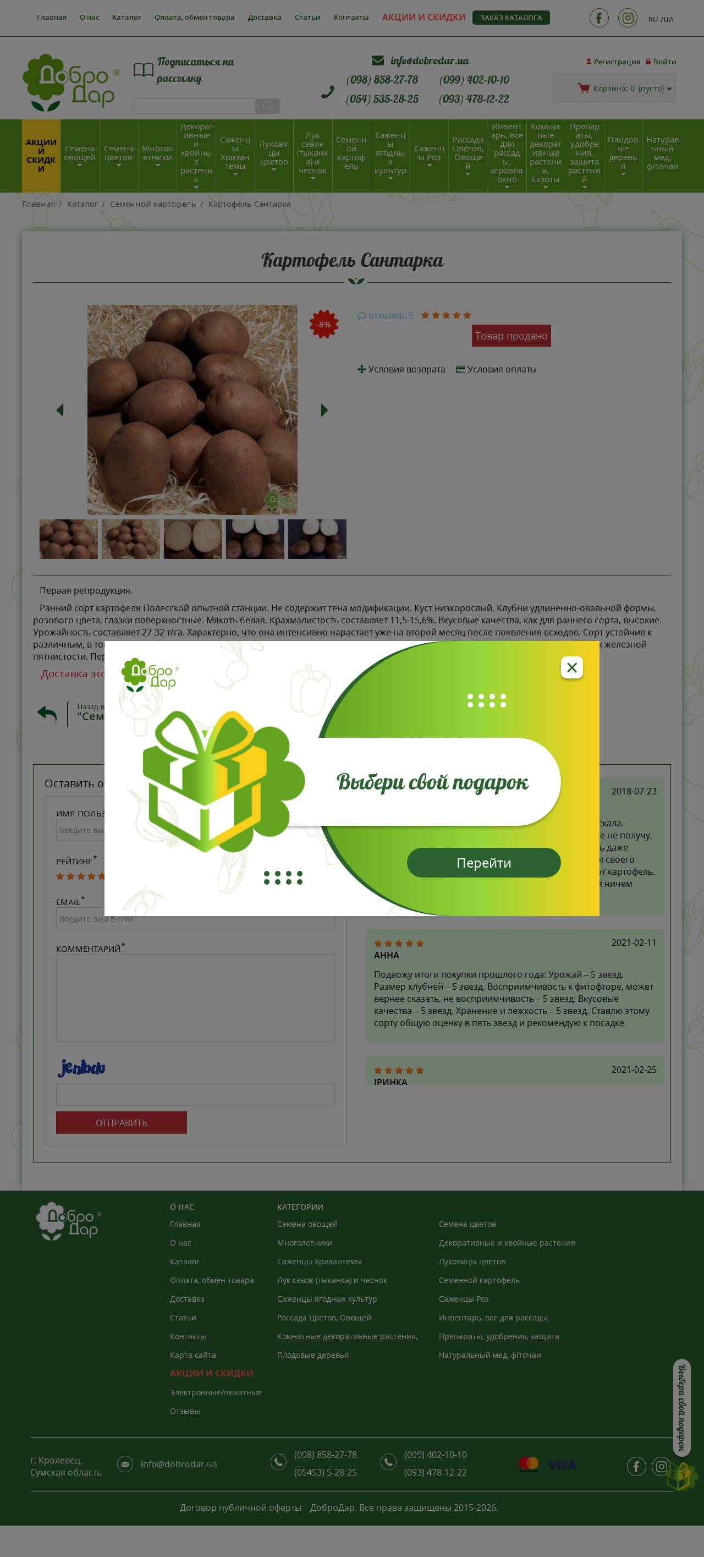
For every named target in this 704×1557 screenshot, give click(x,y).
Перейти (484, 862)
